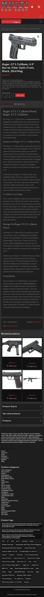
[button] (38, 36)
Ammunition (5, 475)
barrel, (32, 541)
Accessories (5, 472)
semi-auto (30, 572)
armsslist (25, 541)
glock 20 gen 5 (6, 558)
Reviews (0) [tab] (19, 104)
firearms (11, 555)
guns (35, 561)
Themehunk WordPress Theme (26, 594)
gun (8, 326)
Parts (3, 507)
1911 (3, 484)
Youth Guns (5, 502)
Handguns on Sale (7, 494)
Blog (2, 461)
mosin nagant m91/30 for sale (24, 568)
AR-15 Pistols (5, 487)
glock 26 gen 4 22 (19, 558)
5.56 (3, 541)
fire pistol (19, 555)
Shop (3, 454)
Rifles (3, 497)
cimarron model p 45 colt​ (9, 551)
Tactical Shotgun (7, 578)
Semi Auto (4, 499)
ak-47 (18, 541)
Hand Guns (9, 28)
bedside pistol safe (7, 544)
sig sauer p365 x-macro (24, 575)
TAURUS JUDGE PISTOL (9, 501)
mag (11, 568)
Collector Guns (6, 489)
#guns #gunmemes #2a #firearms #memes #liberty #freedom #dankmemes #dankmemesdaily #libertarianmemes (21, 530)
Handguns (4, 492)
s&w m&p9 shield (19, 572)
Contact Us (5, 458)
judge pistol (35, 565)
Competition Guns (7, 490)
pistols (4, 572)
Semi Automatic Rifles (8, 511)
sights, (38, 572)
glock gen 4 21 (21, 561)
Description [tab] (7, 104)
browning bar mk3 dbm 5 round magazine (28, 544)
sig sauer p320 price (8, 575)
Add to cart (20, 95)
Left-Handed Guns (7, 496)
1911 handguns (6, 470)
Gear (3, 480)
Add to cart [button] (12, 366)
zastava (26, 582)
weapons (28, 578)
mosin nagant (5, 506)
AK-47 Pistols (5, 485)
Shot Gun (4, 513)
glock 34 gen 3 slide (33, 558)
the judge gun (18, 578)
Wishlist (3, 459)
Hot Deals (4, 504)
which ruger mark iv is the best (12, 582)
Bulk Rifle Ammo (6, 477)
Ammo (3, 473)
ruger (16, 326)
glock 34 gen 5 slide (8, 561)
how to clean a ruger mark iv (11, 565)
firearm (4, 555)
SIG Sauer (4, 514)
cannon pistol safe (30, 548)
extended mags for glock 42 (28, 551)
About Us (4, 453)
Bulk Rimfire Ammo (7, 478)
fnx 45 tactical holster (31, 555)
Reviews (4, 456)
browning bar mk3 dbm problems (12, 548)
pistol (12, 326)
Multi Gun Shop (25, 590)
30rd (12, 541)
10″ (8, 541)
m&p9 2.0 (5, 568)
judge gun (25, 565)
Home (3, 28)
